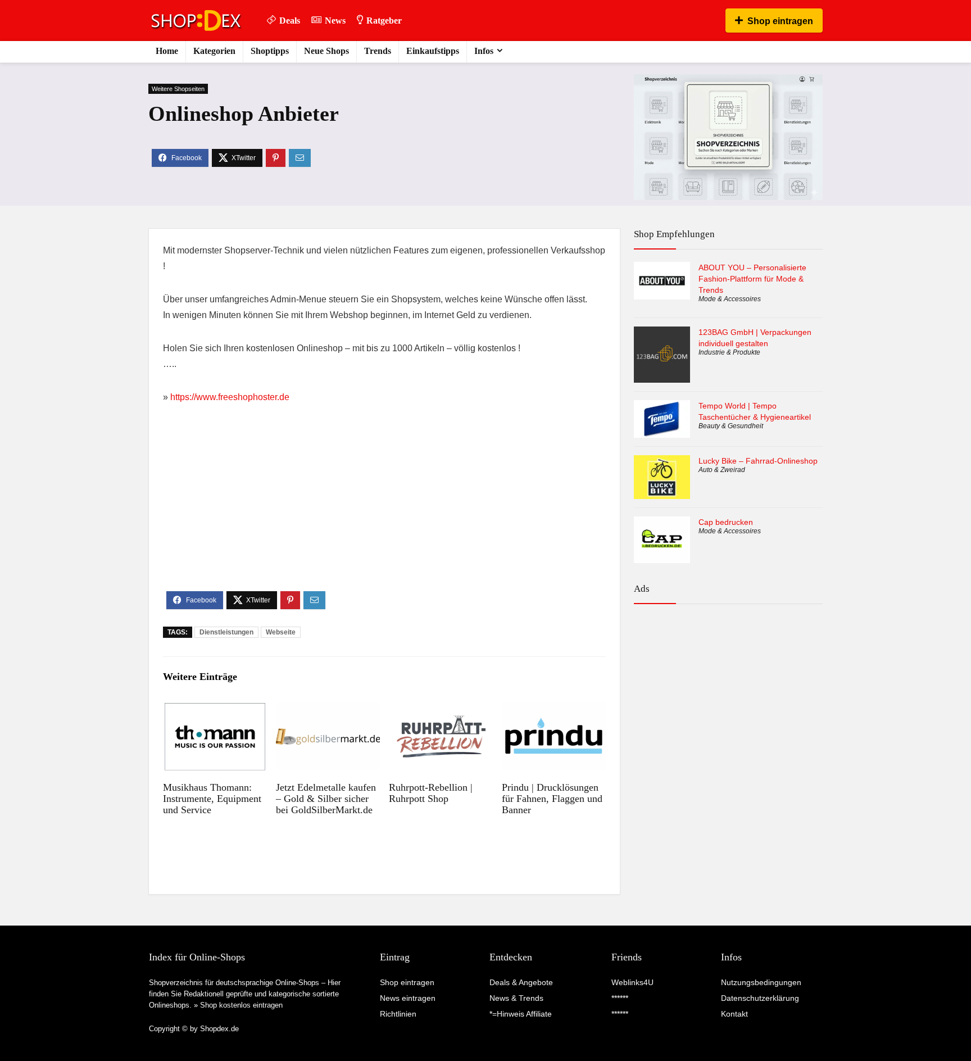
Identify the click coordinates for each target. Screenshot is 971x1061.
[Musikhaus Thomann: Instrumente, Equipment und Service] (215, 710)
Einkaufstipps (432, 51)
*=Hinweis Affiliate (520, 1013)
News (335, 20)
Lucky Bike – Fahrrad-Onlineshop (758, 460)
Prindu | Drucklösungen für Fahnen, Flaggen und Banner (552, 798)
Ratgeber (384, 20)
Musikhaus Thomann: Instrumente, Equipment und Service (212, 798)
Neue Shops (326, 51)
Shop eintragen (780, 21)
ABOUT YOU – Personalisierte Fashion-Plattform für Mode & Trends (752, 278)
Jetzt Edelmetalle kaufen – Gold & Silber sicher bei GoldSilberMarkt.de (326, 798)
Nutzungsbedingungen (761, 982)
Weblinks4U (632, 982)
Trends (377, 51)
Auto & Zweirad (721, 470)
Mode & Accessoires (729, 299)
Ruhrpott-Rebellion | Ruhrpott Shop (431, 793)
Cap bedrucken (725, 522)
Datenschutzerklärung (760, 998)
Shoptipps (270, 51)
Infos (483, 51)
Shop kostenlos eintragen (241, 1005)
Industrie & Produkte (729, 352)
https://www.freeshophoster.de (229, 397)
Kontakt (734, 1013)
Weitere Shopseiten (178, 88)
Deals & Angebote (521, 982)
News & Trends (516, 998)
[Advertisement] (384, 507)
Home (167, 51)
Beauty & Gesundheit (730, 426)
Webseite (281, 632)
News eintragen (407, 998)
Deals (289, 20)
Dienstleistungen (226, 632)
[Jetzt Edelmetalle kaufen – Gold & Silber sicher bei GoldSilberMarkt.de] (328, 710)
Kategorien (214, 51)
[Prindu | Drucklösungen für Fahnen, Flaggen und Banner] (554, 710)
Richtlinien (398, 1013)
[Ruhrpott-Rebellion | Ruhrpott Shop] (441, 710)
